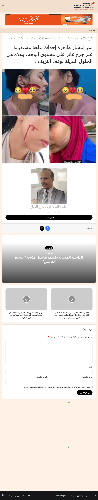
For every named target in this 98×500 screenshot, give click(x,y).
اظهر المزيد (49, 217)
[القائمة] (3, 7)
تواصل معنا (9, 496)
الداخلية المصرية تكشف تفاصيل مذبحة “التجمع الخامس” (49, 259)
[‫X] (42, 228)
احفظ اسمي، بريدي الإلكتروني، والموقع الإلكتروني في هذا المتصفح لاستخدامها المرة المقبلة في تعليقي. (57, 387)
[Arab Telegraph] (85, 6)
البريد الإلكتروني (87, 377)
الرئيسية (88, 38)
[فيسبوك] (47, 228)
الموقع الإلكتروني (41, 377)
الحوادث (81, 38)
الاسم (90, 367)
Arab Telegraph (62, 496)
